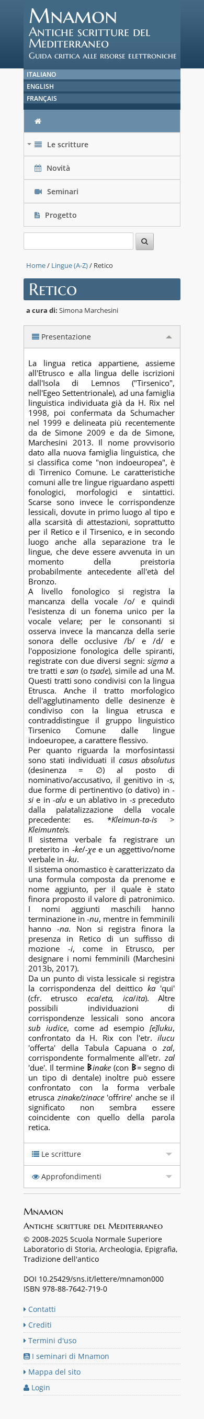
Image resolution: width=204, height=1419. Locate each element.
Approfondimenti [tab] (70, 1176)
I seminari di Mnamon (69, 1356)
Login (39, 1387)
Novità (58, 168)
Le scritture (58, 147)
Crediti (39, 1325)
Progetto (61, 215)
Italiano (41, 74)
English (40, 86)
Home (36, 265)
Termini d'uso (51, 1340)
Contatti (41, 1309)
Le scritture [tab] (60, 1154)
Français (42, 98)
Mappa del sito (53, 1372)
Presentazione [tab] (65, 337)
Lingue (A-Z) (69, 265)
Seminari (61, 191)
